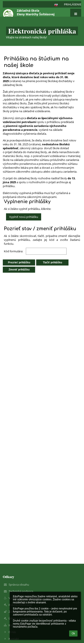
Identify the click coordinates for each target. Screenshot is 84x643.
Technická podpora (21, 591)
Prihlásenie (72, 4)
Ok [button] (73, 633)
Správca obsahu (19, 584)
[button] (56, 5)
